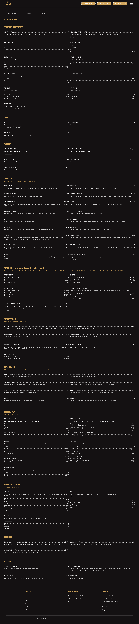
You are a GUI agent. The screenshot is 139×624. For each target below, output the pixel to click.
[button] (131, 3)
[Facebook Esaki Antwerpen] (102, 610)
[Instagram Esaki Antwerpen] (104, 610)
